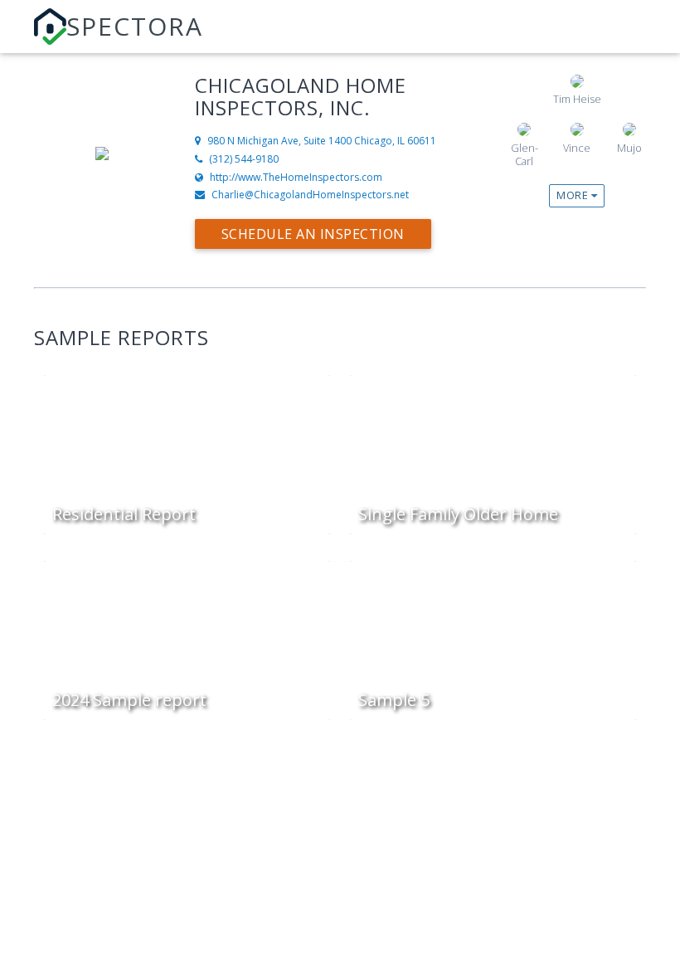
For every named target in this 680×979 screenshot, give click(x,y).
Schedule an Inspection (313, 234)
